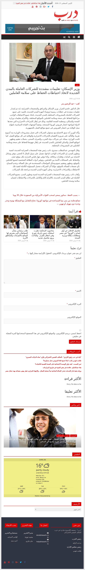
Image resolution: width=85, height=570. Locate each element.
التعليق (77, 258)
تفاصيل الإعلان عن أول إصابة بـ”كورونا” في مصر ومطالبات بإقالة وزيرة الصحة (69, 234)
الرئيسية (73, 436)
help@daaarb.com (42, 543)
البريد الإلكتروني (74, 304)
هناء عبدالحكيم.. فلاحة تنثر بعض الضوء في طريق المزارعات (28, 4)
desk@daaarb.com (42, 536)
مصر (77, 85)
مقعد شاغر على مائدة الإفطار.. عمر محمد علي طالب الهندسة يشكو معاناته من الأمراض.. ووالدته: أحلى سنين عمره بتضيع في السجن (40, 440)
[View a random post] (64, 37)
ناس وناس (60, 436)
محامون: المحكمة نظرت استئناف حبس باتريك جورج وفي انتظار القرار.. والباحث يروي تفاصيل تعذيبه (43, 234)
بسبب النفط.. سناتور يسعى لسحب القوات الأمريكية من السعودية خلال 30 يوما (46, 195)
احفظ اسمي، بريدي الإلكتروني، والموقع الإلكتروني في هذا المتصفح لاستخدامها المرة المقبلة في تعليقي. (43, 334)
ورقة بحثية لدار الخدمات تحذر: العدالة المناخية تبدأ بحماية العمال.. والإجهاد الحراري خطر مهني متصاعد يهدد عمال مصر (43, 371)
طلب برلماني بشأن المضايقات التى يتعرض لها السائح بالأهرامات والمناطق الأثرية (16, 234)
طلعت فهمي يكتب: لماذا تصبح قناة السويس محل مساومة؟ (62, 360)
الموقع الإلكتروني (74, 317)
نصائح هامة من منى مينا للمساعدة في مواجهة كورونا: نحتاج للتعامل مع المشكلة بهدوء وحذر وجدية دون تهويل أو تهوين (42, 202)
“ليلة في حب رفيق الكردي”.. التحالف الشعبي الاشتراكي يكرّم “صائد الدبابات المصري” (53, 357)
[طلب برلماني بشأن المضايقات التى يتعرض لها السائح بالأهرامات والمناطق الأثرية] (16, 216)
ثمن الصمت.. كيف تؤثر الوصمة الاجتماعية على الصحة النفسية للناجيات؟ (58, 364)
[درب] (78, 37)
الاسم (78, 291)
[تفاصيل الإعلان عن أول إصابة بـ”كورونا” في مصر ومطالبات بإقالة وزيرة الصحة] (68, 216)
